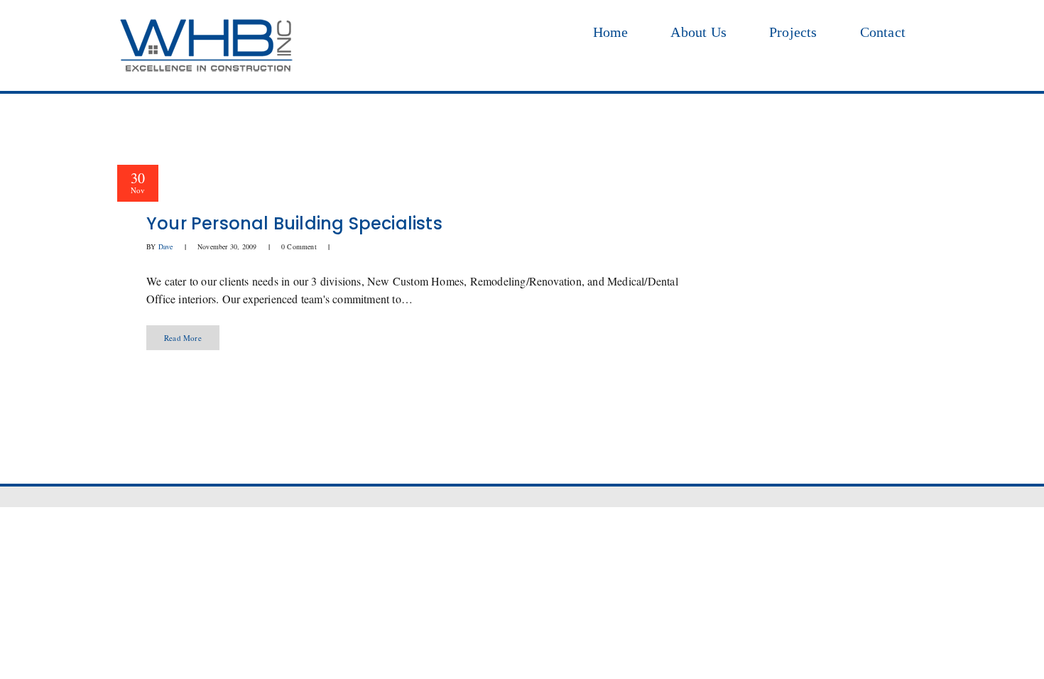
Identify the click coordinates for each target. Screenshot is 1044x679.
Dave (165, 246)
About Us (698, 32)
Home (611, 32)
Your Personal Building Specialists (294, 223)
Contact (883, 32)
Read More (183, 337)
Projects (793, 32)
